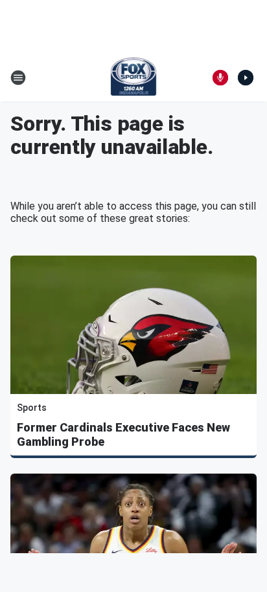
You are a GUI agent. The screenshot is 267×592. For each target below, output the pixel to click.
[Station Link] (134, 77)
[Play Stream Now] (245, 77)
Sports (32, 407)
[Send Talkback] (220, 77)
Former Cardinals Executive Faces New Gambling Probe (123, 434)
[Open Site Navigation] (18, 77)
